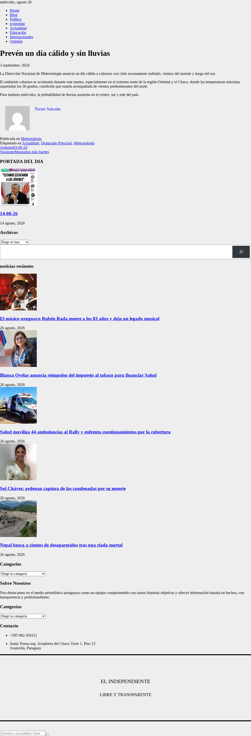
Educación (18, 32)
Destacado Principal (56, 143)
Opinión (16, 41)
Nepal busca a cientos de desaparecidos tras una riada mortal (61, 545)
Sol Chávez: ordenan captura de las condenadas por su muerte (63, 488)
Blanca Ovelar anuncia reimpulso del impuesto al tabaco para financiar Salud (78, 375)
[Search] (241, 252)
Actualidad (18, 28)
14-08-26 (9, 213)
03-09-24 (13, 147)
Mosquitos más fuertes (24, 152)
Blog (13, 15)
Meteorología (31, 139)
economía (17, 24)
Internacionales (21, 37)
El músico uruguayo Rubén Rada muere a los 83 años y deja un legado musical (79, 318)
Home (14, 10)
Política (15, 19)
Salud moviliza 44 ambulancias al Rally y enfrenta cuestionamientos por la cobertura (85, 431)
